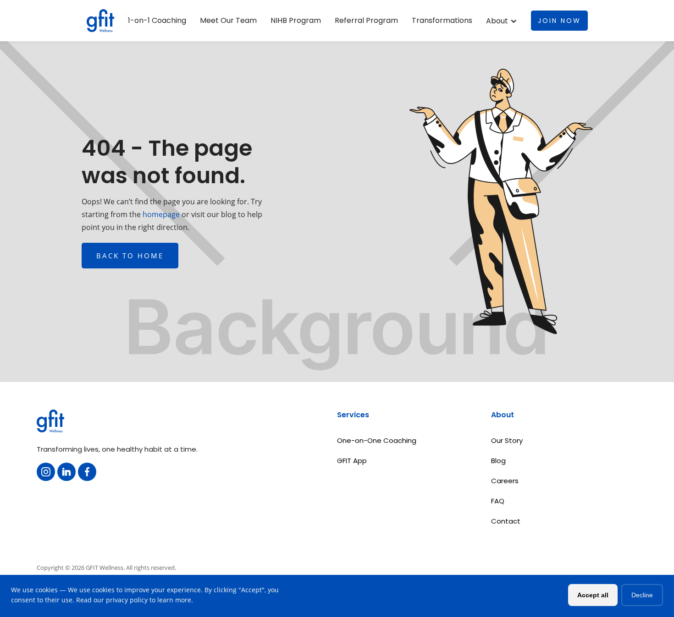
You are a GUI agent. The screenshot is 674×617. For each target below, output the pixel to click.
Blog (498, 460)
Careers (505, 481)
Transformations (442, 20)
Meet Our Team (228, 20)
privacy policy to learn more (148, 599)
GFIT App (352, 460)
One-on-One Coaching (376, 440)
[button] (501, 21)
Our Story (507, 440)
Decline (642, 595)
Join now (559, 20)
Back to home (130, 255)
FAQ (497, 501)
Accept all (592, 595)
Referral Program (366, 20)
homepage (160, 214)
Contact (505, 521)
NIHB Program (296, 20)
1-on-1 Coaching (157, 20)
